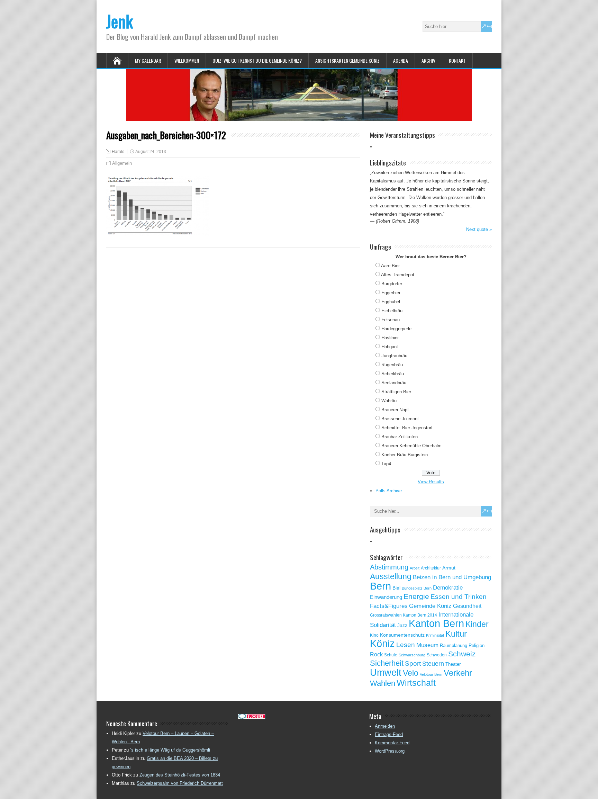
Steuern (433, 663)
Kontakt (457, 60)
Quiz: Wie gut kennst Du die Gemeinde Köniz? (257, 60)
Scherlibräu (392, 373)
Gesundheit (467, 606)
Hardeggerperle (396, 328)
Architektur (431, 568)
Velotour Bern (431, 674)
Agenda (400, 60)
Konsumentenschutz (402, 635)
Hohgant (389, 346)
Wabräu (389, 400)
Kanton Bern (436, 623)
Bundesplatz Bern (417, 588)
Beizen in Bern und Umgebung (452, 577)
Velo (410, 672)
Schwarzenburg (412, 655)
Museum (427, 644)
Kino (374, 635)
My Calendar (148, 60)
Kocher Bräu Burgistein (404, 454)
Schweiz (462, 654)
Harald (118, 151)
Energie (416, 596)
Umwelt (385, 672)
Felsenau (390, 319)
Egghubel (390, 301)
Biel (396, 588)
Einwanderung (386, 597)
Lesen (405, 644)
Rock (376, 654)
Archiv (428, 60)
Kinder (477, 624)
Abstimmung (389, 567)
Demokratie (448, 587)
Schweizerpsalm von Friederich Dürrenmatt (180, 783)
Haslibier (390, 337)
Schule (390, 655)
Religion (476, 645)
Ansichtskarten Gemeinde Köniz (347, 60)
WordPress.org (390, 751)
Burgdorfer (391, 283)
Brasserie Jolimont (400, 418)
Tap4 (386, 463)
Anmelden (385, 726)
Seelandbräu (393, 382)
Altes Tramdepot (397, 274)
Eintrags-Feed (389, 734)
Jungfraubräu (394, 355)
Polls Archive (388, 490)
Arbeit (414, 568)
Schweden (437, 655)
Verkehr (458, 672)
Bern (380, 586)
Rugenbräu (392, 364)
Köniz (382, 643)
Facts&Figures (389, 606)
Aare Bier (390, 265)
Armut (448, 568)
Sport (413, 663)
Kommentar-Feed (392, 742)
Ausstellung (390, 576)
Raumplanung (453, 645)
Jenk (119, 21)
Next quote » (479, 229)
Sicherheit (387, 663)
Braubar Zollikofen (399, 436)
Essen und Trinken (459, 596)
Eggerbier (390, 292)
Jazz (402, 625)
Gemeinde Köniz (430, 605)
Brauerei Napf (395, 409)
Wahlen (382, 683)
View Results (431, 481)
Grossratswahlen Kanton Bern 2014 (403, 615)
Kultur (456, 633)
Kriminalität (435, 635)
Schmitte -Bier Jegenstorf (407, 427)
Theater (453, 664)
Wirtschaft (416, 683)
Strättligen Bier (396, 391)
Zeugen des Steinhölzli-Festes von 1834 (179, 775)
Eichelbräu (391, 310)
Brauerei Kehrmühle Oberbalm (411, 445)
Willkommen (186, 60)
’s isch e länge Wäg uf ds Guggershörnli (170, 750)
